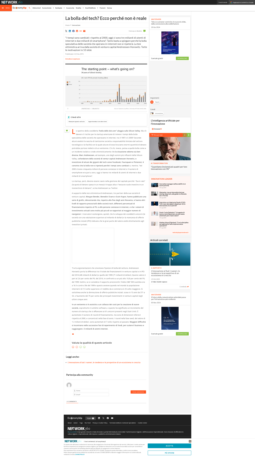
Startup (109, 8)
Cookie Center (142, 423)
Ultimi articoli (36, 8)
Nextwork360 (72, 432)
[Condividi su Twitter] (66, 31)
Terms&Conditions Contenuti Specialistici (122, 423)
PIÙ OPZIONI (169, 453)
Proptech (102, 8)
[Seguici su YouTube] (112, 418)
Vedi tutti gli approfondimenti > (181, 232)
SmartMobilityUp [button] (90, 8)
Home (67, 25)
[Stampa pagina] (77, 31)
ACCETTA (169, 445)
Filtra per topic (158, 135)
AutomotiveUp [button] (46, 8)
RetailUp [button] (78, 8)
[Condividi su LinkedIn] (69, 31)
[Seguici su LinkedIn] (99, 418)
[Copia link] (80, 31)
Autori (75, 423)
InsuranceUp (70, 8)
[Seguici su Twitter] (103, 418)
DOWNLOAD (182, 58)
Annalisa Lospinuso (72, 59)
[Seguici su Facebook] (108, 418)
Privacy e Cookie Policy (100, 423)
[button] (6, 8)
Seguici (89, 418)
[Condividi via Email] (84, 31)
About (70, 423)
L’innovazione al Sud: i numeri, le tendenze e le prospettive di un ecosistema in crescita (104, 362)
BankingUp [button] (58, 8)
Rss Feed (88, 423)
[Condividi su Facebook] (73, 31)
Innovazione (76, 25)
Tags (81, 423)
